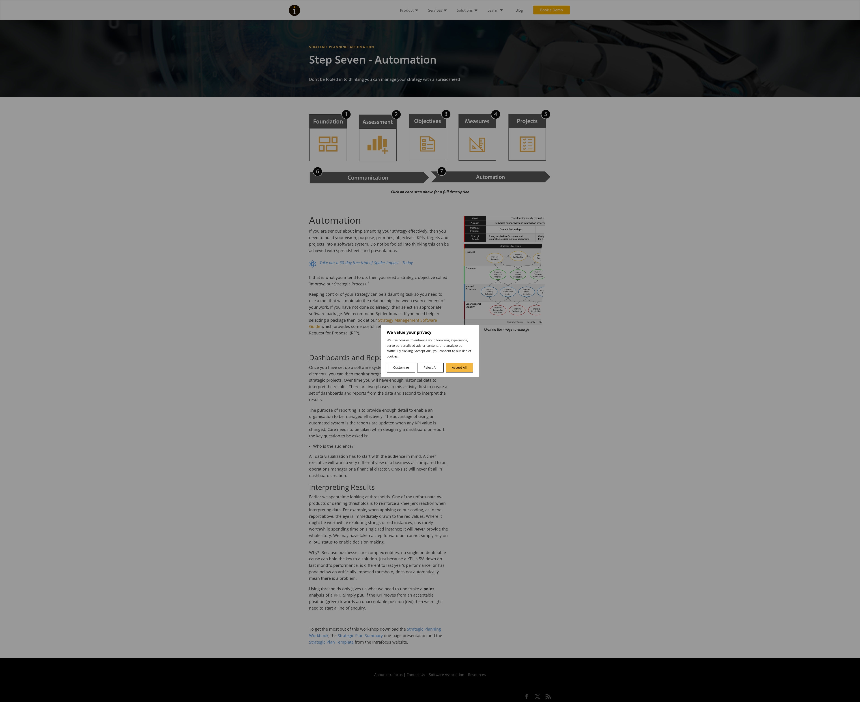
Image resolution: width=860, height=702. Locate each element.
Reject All (430, 367)
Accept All (459, 367)
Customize (401, 367)
